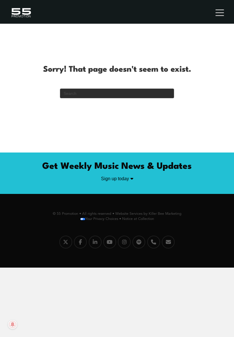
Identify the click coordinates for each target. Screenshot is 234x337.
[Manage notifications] (12, 324)
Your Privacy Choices (101, 219)
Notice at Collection (138, 219)
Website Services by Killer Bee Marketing (148, 213)
